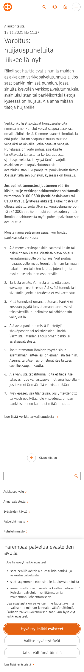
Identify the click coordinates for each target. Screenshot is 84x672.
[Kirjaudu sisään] (65, 7)
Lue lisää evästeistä (17, 664)
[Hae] (44, 7)
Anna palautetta (14, 502)
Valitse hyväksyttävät (42, 640)
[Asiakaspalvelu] (55, 7)
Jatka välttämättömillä (42, 652)
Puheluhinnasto (14, 531)
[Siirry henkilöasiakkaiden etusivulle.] (7, 7)
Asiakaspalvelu (13, 492)
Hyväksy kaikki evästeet (42, 628)
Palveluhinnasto (14, 521)
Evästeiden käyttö (15, 511)
